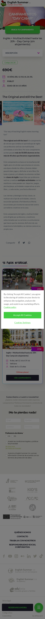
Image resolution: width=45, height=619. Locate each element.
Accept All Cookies (22, 315)
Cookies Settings (22, 322)
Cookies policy (10, 307)
